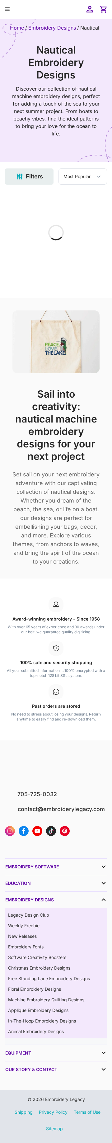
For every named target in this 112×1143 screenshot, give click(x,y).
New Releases (22, 936)
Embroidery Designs (52, 28)
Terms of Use (87, 1112)
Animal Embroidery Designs (36, 1031)
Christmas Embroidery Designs (39, 968)
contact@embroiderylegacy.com (61, 809)
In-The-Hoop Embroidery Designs (42, 1020)
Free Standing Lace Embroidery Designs (49, 978)
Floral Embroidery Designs (34, 989)
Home (17, 28)
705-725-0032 (37, 794)
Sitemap (54, 1128)
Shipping (24, 1112)
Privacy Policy (53, 1112)
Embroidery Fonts (26, 946)
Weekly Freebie (24, 925)
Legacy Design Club (28, 915)
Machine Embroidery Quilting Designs (46, 999)
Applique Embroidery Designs (38, 1010)
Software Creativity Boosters (37, 957)
